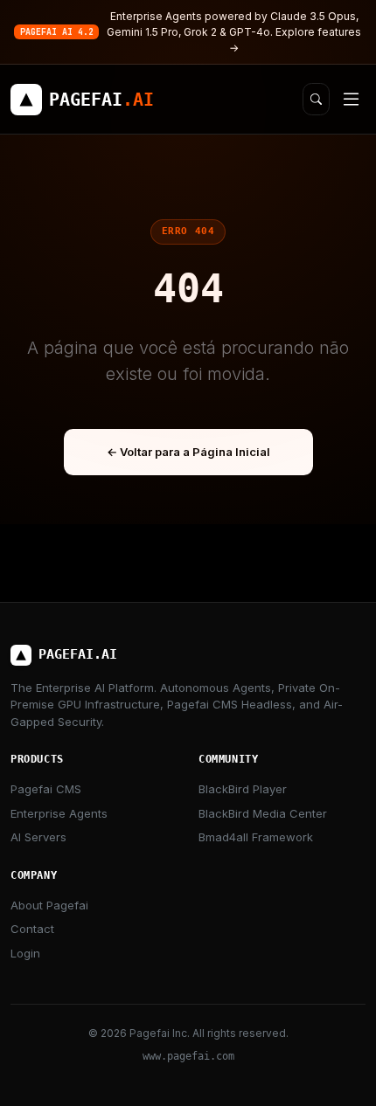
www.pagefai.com (188, 1056)
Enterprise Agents (59, 813)
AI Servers (38, 837)
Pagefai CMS (45, 789)
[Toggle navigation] (351, 99)
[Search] (316, 99)
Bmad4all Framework (255, 837)
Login (25, 953)
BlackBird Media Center (262, 813)
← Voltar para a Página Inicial (188, 452)
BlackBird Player (242, 789)
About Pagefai (49, 905)
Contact (32, 929)
